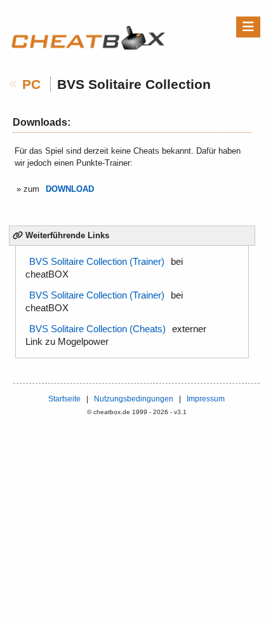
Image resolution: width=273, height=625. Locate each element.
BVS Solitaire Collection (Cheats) (97, 329)
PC (31, 84)
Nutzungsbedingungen (133, 398)
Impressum (206, 398)
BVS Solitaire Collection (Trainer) (96, 262)
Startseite (64, 398)
